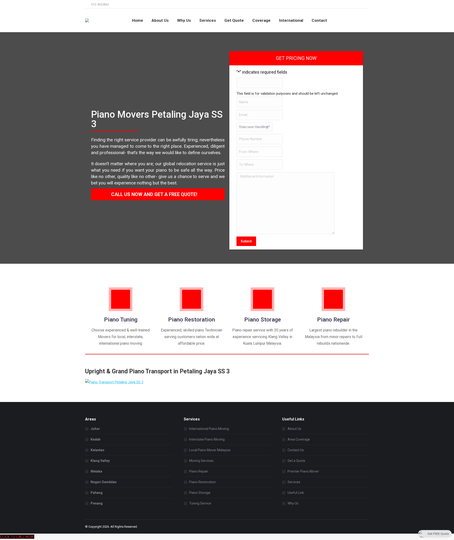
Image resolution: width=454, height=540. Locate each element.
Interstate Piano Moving (207, 439)
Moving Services (201, 461)
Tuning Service (200, 503)
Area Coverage (299, 439)
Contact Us (296, 450)
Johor (95, 429)
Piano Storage (199, 493)
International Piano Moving (209, 429)
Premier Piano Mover (303, 471)
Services (294, 482)
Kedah (95, 439)
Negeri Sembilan (104, 482)
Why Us (293, 503)
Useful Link (296, 493)
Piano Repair (198, 471)
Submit (246, 241)
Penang (97, 503)
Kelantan (97, 450)
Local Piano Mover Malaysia (209, 450)
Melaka (96, 471)
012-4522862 (100, 4)
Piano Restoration (202, 482)
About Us (294, 429)
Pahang (97, 493)
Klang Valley (100, 461)
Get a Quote (296, 461)
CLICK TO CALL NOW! (17, 537)
